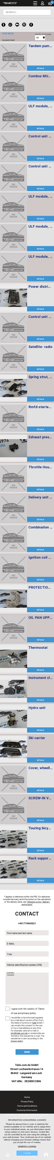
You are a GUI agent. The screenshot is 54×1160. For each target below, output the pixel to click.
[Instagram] (24, 25)
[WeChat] (17, 25)
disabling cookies (27, 1146)
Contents (10, 973)
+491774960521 (27, 923)
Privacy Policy (27, 1101)
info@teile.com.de (19, 1033)
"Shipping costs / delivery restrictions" (35, 903)
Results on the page (43, 34)
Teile (34, 1023)
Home (27, 1097)
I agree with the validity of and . (27, 1011)
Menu (35, 3)
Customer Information (27, 1110)
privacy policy (29, 1013)
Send (27, 1052)
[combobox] (37, 37)
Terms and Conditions (27, 1106)
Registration (45, 9)
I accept (27, 1153)
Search (45, 14)
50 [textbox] (37, 37)
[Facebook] (3, 25)
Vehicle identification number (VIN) (24, 964)
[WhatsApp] (10, 25)
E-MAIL (11, 943)
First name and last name (19, 933)
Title (9, 954)
